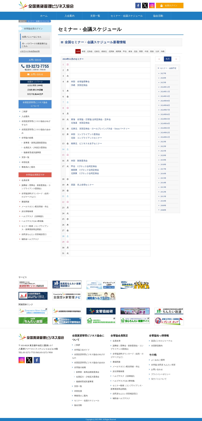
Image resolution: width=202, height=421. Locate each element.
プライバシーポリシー (160, 374)
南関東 (118, 51)
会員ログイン (171, 5)
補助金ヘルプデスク (30, 239)
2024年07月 (165, 110)
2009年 (163, 205)
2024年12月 (165, 87)
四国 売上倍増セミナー (82, 185)
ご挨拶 (24, 111)
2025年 (163, 82)
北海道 (89, 51)
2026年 (163, 78)
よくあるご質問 (158, 360)
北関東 (111, 51)
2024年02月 (165, 133)
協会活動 (158, 15)
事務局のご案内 (28, 167)
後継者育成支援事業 (32, 152)
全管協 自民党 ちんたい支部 (163, 365)
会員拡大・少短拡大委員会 (35, 147)
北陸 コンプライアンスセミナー (86, 138)
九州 (157, 51)
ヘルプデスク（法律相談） (33, 216)
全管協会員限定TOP (35, 175)
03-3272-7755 (37, 66)
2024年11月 (165, 92)
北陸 (135, 51)
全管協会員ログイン (33, 29)
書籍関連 (25, 202)
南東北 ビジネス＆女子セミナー (86, 143)
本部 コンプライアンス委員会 (85, 134)
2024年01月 (165, 137)
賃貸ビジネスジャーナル (161, 341)
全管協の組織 (27, 138)
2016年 (163, 174)
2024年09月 (165, 101)
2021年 (163, 151)
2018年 (163, 164)
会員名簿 (25, 180)
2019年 (163, 160)
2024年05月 (165, 119)
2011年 (163, 196)
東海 (130, 51)
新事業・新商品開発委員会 (35, 143)
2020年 (163, 155)
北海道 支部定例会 (80, 123)
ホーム (44, 15)
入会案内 (69, 15)
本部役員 (25, 162)
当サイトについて (159, 379)
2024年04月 (165, 123)
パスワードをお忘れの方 (30, 51)
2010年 (163, 201)
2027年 (163, 73)
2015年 (163, 178)
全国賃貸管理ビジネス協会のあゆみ (89, 362)
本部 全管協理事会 (80, 81)
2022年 (163, 146)
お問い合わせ (37, 74)
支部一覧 (95, 15)
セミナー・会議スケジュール (127, 15)
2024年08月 (165, 105)
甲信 (125, 51)
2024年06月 (165, 114)
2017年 (163, 169)
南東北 (104, 51)
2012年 (163, 192)
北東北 (97, 51)
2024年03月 (165, 128)
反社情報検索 (27, 211)
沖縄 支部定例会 (79, 85)
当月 (168, 59)
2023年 (163, 142)
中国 (146, 51)
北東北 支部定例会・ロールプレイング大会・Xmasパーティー (100, 129)
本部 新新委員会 (79, 161)
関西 (141, 51)
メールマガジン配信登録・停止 (35, 206)
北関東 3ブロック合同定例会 (85, 173)
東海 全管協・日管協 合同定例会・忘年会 (91, 119)
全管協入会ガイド (82, 350)
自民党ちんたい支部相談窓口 (34, 234)
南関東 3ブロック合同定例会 (85, 170)
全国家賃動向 (157, 346)
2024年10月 (165, 96)
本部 (83, 51)
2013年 (163, 187)
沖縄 (162, 51)
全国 (78, 51)
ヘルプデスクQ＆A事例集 (33, 221)
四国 (152, 51)
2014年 (163, 183)
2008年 (163, 210)
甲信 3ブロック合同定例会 (84, 166)
